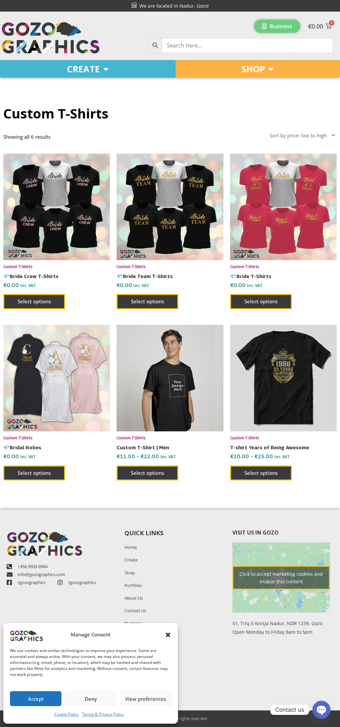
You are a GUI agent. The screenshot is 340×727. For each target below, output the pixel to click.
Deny (91, 698)
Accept (36, 698)
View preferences (145, 698)
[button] (168, 634)
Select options (34, 301)
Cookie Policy (66, 714)
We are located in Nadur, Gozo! (173, 6)
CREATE (83, 69)
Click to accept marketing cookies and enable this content (281, 578)
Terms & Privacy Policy (103, 714)
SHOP (253, 69)
